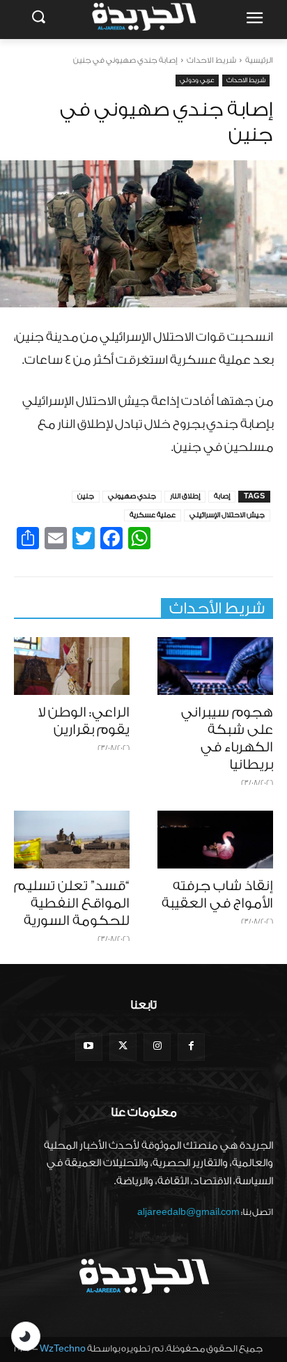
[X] (123, 1046)
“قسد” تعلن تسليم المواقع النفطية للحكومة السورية (72, 903)
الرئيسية (259, 60)
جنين (85, 496)
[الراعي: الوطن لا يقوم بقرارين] (72, 666)
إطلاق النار (185, 496)
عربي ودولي (197, 80)
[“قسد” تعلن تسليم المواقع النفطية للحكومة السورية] (72, 840)
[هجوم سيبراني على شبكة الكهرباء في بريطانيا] (215, 666)
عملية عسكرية (153, 515)
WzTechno (63, 1348)
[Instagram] (157, 1046)
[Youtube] (88, 1046)
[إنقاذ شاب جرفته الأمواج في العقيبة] (215, 840)
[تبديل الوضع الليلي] (25, 1336)
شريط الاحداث (211, 60)
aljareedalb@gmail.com (188, 1212)
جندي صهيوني (132, 496)
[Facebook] (191, 1046)
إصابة (222, 496)
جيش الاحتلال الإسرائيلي (227, 515)
